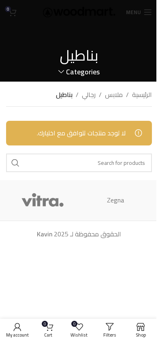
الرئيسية (142, 95)
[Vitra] (42, 200)
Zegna (115, 200)
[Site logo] (79, 11)
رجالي (89, 95)
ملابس (114, 95)
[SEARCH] (15, 163)
